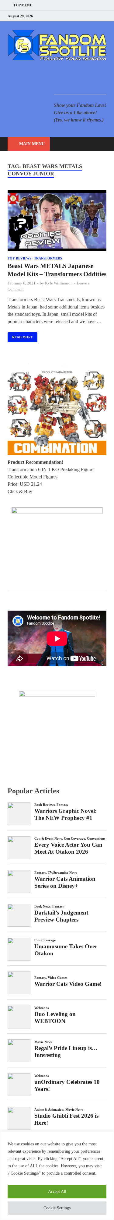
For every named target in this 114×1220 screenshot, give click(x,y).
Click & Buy (20, 491)
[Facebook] (74, 16)
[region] (57, 1175)
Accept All (57, 1191)
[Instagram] (89, 16)
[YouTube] (67, 16)
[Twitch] (97, 16)
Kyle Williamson (59, 283)
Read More (20, 335)
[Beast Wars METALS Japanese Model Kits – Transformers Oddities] (57, 221)
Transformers (48, 258)
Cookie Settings (57, 1208)
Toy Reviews (19, 258)
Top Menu (23, 5)
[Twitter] (82, 16)
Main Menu (32, 144)
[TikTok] (105, 16)
